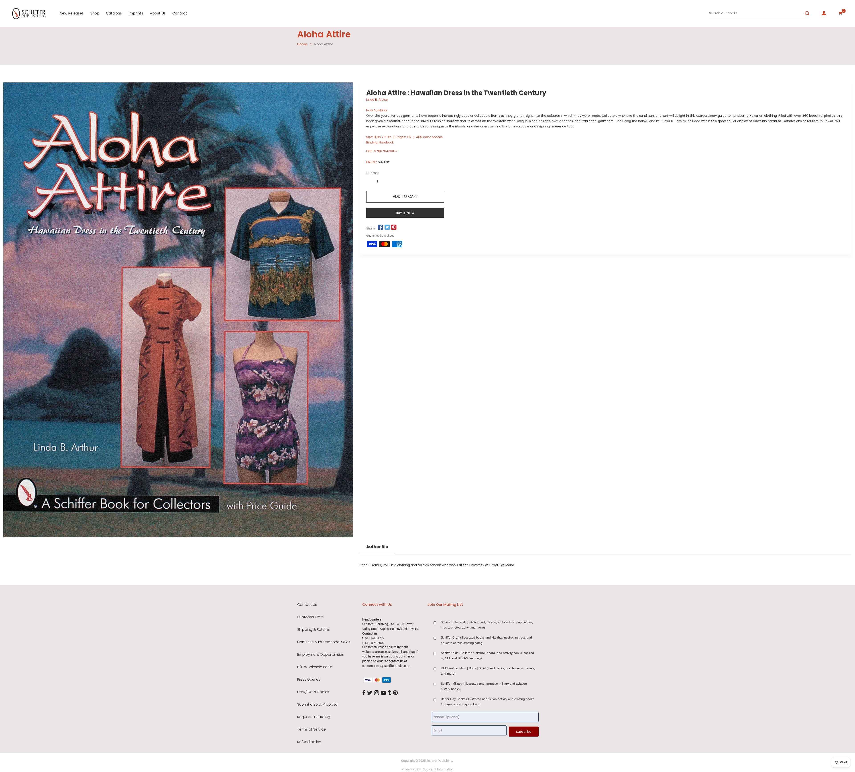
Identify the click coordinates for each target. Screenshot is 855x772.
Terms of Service (311, 729)
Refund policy (309, 742)
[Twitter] (369, 693)
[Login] (824, 13)
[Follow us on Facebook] (380, 227)
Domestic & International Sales (323, 642)
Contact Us (307, 604)
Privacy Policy (411, 769)
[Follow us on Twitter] (387, 227)
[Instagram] (376, 693)
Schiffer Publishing (439, 760)
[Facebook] (363, 693)
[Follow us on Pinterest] (394, 227)
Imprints (135, 13)
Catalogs (114, 13)
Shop (94, 13)
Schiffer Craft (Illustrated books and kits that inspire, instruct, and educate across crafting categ (486, 640)
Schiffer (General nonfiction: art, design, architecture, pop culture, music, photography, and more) (487, 624)
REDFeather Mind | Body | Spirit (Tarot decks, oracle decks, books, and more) (488, 670)
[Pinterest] (395, 693)
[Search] (807, 13)
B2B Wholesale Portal (315, 667)
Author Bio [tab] (377, 546)
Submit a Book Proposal (317, 704)
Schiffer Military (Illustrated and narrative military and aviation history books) (484, 686)
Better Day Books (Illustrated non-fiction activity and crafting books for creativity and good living (487, 701)
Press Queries (308, 679)
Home (302, 44)
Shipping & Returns (313, 629)
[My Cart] (840, 13)
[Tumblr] (389, 693)
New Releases (72, 13)
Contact (179, 13)
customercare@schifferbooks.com (386, 666)
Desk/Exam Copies (313, 692)
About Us (158, 13)
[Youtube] (383, 693)
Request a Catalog (313, 717)
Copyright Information (438, 769)
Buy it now (405, 213)
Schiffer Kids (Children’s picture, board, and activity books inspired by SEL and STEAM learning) (487, 655)
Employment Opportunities (320, 654)
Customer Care (310, 617)
